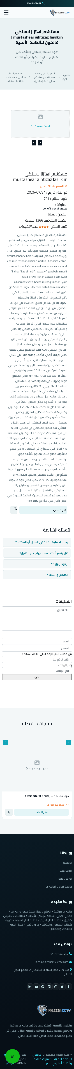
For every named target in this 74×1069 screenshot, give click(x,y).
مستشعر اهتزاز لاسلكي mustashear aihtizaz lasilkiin (16, 77)
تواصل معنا (65, 878)
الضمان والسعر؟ (57, 575)
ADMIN (21, 1063)
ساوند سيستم (46, 915)
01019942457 (34, 3)
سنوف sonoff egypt (55, 208)
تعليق (37, 677)
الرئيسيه (67, 862)
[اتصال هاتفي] (13, 510)
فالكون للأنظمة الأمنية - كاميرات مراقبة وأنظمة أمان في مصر (52, 1059)
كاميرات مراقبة (66, 77)
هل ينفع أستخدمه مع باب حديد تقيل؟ (43, 553)
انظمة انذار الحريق (50, 920)
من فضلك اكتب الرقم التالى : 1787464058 (47, 654)
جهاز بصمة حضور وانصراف (26, 911)
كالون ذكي (32, 924)
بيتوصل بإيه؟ (59, 564)
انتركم (47, 911)
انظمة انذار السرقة (26, 920)
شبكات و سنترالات (25, 915)
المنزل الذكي (64, 915)
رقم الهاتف (65, 665)
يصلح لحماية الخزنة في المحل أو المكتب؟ (41, 542)
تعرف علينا (66, 870)
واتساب (58, 510)
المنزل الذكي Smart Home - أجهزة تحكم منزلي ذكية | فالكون (44, 77)
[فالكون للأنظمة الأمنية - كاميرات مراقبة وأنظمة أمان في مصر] (59, 12)
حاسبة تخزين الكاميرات (59, 886)
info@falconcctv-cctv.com (52, 961)
